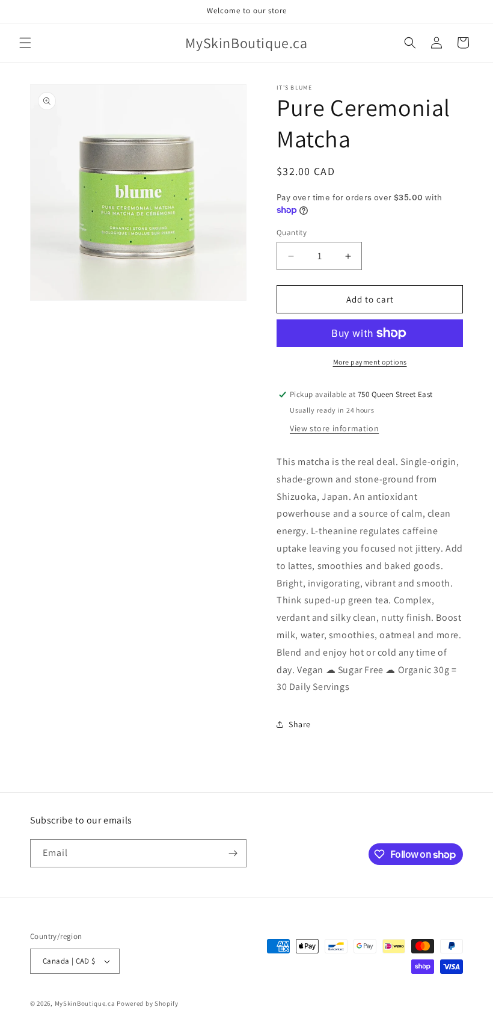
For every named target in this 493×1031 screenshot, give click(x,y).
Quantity (292, 232)
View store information (334, 428)
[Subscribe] (232, 853)
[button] (25, 42)
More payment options (370, 361)
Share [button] (300, 724)
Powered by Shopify (148, 1003)
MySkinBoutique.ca (85, 1003)
